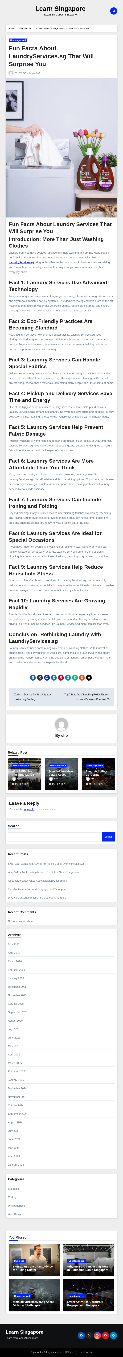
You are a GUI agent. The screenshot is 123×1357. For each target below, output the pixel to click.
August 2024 (15, 1122)
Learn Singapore (60, 8)
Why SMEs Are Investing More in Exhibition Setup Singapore (43, 872)
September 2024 (17, 1114)
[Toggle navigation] (8, 11)
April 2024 (14, 1156)
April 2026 (14, 953)
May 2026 (14, 944)
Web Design (15, 1214)
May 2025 (14, 1046)
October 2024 (16, 1105)
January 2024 (16, 1164)
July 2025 (13, 1029)
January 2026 (16, 978)
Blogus (70, 1352)
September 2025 (17, 1012)
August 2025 (15, 1020)
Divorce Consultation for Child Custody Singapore (37, 897)
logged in (29, 809)
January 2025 (16, 1080)
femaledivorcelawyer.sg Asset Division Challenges (37, 880)
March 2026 (15, 961)
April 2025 (14, 1054)
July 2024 (13, 1130)
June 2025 (14, 1037)
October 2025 (16, 1003)
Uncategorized (18, 40)
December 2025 (17, 986)
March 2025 (15, 1063)
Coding (12, 1197)
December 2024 (17, 1088)
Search (14, 826)
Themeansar (85, 1352)
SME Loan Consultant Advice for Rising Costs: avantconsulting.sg (46, 863)
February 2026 (16, 970)
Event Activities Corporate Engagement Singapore (37, 889)
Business (13, 1188)
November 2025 (17, 995)
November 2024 (17, 1097)
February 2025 (16, 1071)
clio (20, 72)
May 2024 (14, 1147)
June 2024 (14, 1139)
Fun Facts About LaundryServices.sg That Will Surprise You (51, 56)
